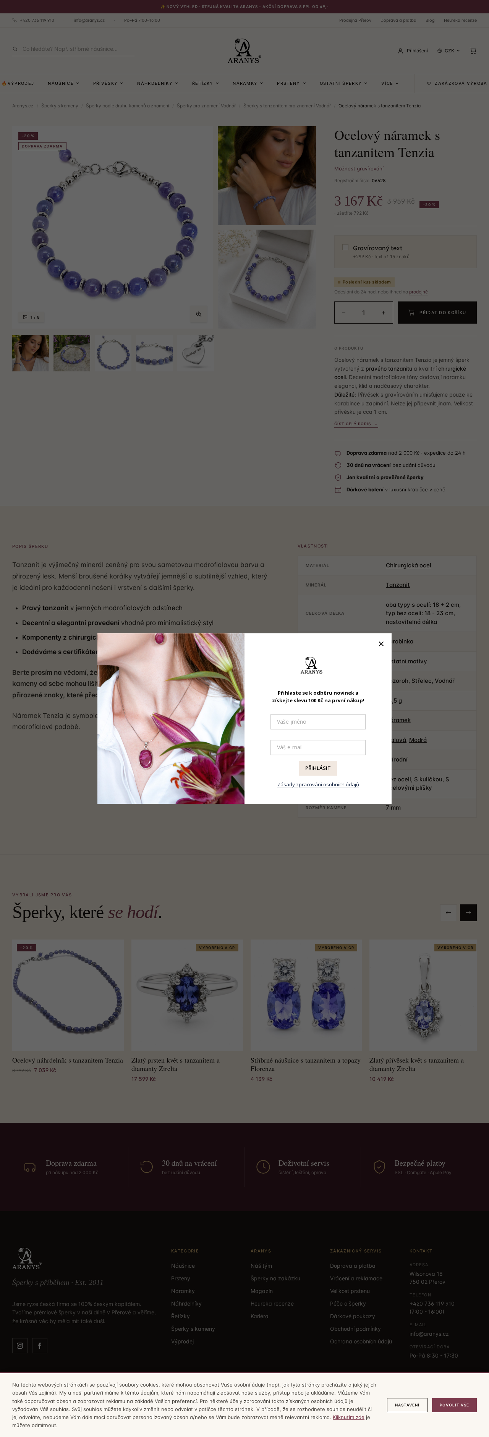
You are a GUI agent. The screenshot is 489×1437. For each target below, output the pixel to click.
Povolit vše (454, 1405)
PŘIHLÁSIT (318, 768)
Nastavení (407, 1405)
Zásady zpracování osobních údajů (318, 784)
